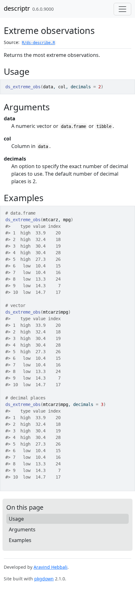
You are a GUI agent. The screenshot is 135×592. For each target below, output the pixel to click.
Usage (16, 518)
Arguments (22, 529)
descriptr (17, 8)
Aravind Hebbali (51, 567)
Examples (20, 540)
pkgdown (44, 579)
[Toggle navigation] (122, 9)
